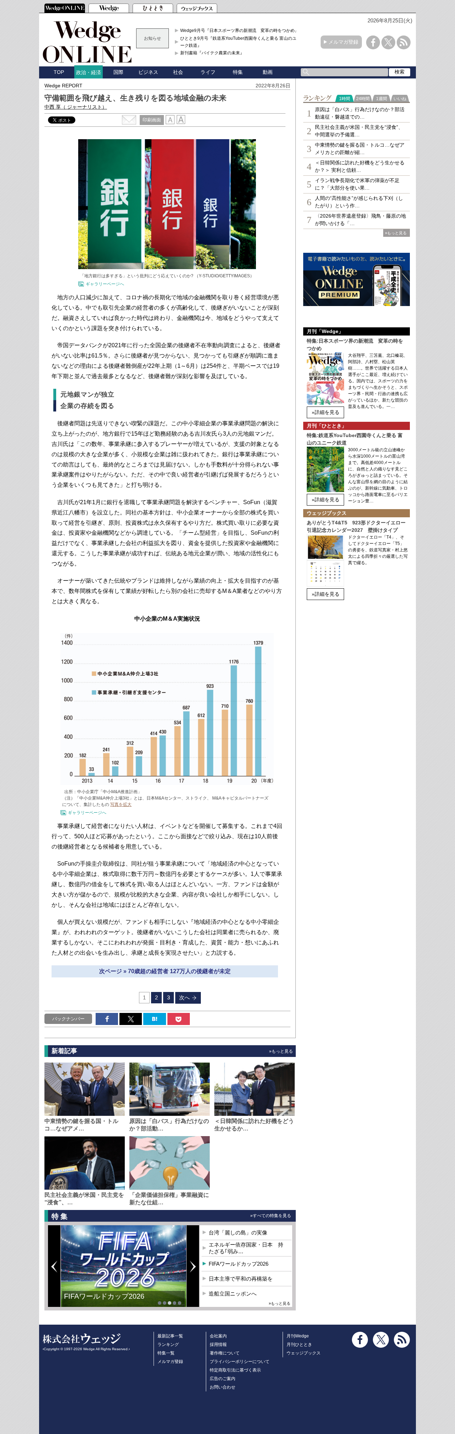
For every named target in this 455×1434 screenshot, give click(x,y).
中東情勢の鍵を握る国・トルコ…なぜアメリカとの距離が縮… (360, 148)
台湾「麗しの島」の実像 (238, 1232)
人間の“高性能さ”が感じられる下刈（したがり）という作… (359, 201)
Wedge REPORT (63, 85)
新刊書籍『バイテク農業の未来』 (212, 52)
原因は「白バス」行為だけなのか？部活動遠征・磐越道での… (360, 113)
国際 (118, 72)
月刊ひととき (299, 1344)
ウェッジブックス (304, 1353)
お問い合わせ (222, 1387)
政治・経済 (88, 72)
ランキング (168, 1344)
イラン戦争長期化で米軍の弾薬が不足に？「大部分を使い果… (357, 184)
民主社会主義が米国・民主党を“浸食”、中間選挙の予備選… (359, 130)
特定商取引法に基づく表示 (235, 1370)
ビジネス (148, 72)
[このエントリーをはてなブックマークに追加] (154, 1019)
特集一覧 (166, 1353)
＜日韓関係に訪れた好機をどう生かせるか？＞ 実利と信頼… (360, 166)
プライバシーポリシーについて (239, 1361)
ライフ (207, 72)
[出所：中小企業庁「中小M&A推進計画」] (167, 783)
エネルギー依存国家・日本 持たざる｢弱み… (246, 1248)
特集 (238, 72)
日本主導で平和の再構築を (106, 1301)
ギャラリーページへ (105, 284)
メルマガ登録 (343, 42)
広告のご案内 (222, 1378)
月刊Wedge (298, 1336)
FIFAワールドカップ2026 (238, 1264)
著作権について (225, 1353)
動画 (268, 72)
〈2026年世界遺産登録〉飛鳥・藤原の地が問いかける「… (360, 219)
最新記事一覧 (170, 1336)
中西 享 (75, 107)
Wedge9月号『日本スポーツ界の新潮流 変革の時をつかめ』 (239, 30)
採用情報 (218, 1344)
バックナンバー (68, 1018)
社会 (178, 72)
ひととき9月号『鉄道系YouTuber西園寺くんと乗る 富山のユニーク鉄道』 (240, 42)
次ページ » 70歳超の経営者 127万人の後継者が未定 (165, 971)
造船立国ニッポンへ (233, 1294)
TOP (59, 72)
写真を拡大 (121, 804)
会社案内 (218, 1336)
